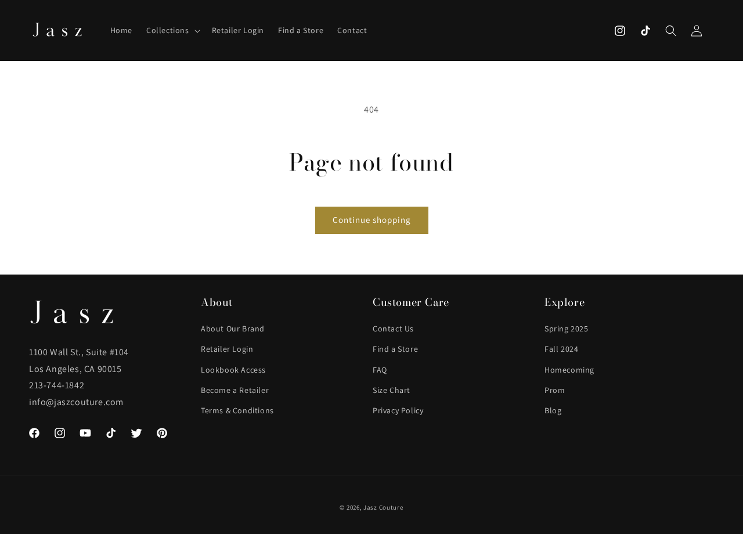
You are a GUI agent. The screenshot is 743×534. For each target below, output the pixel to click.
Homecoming (569, 370)
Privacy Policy (398, 410)
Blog (552, 410)
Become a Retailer (235, 390)
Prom (554, 390)
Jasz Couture (383, 507)
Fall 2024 (561, 349)
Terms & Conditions (237, 410)
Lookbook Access (233, 370)
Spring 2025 (566, 328)
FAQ (380, 370)
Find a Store (395, 349)
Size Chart (391, 390)
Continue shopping (372, 219)
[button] (172, 30)
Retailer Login (227, 349)
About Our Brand (233, 328)
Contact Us (393, 328)
